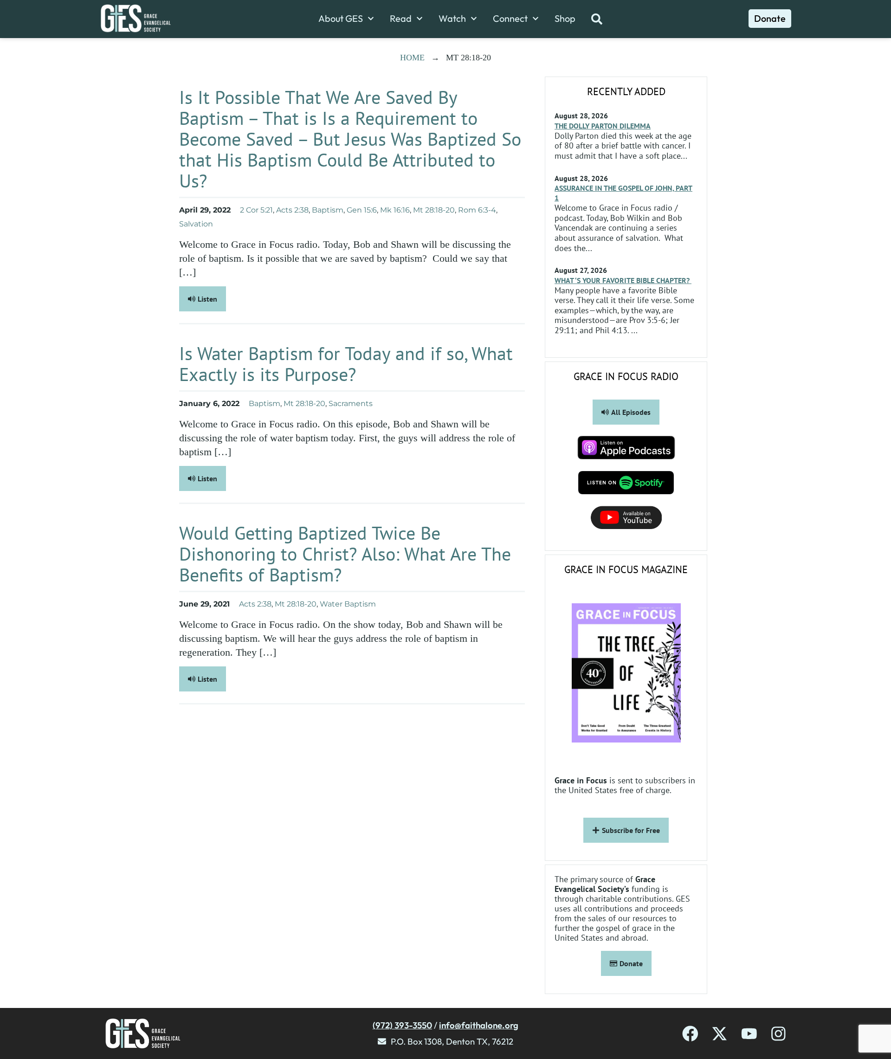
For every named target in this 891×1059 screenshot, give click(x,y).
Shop (565, 18)
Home (412, 57)
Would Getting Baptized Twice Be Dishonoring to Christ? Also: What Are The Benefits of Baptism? (345, 554)
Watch (452, 18)
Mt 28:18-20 (434, 210)
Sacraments (351, 403)
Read (401, 18)
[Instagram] (778, 1034)
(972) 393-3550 (402, 1025)
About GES (340, 18)
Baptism (327, 210)
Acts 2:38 (292, 210)
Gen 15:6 (362, 210)
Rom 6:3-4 (477, 210)
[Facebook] (690, 1034)
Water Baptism (348, 604)
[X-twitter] (719, 1034)
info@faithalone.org (478, 1025)
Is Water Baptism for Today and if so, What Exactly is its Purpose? (346, 363)
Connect (510, 18)
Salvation (196, 224)
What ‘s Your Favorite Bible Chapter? (623, 280)
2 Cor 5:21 (256, 210)
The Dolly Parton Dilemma (603, 125)
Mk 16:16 (395, 210)
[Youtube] (749, 1034)
